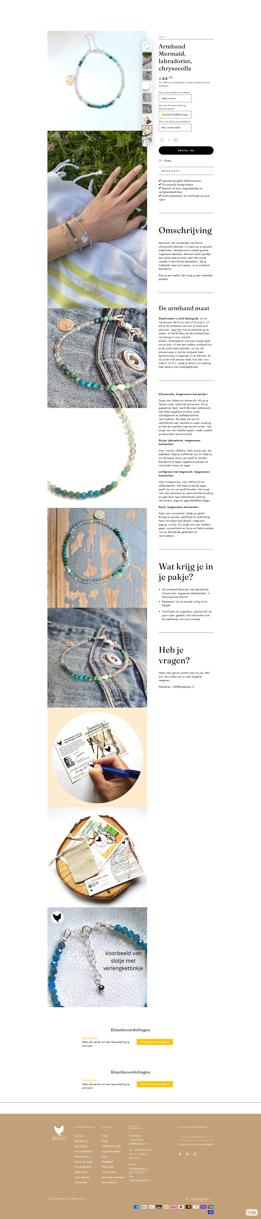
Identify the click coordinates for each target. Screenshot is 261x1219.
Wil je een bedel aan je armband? (174, 121)
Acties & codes (84, 1162)
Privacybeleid (83, 1167)
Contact (79, 1136)
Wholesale (81, 1182)
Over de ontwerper (113, 1177)
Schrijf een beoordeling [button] (155, 1042)
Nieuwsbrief (109, 1182)
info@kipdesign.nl (138, 1168)
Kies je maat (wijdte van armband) (174, 92)
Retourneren (82, 1156)
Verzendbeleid (84, 1151)
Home (161, 37)
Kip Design (61, 1198)
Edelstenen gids (111, 1146)
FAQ (104, 1136)
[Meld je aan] (212, 1136)
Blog (104, 1141)
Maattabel (107, 1162)
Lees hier (176, 329)
